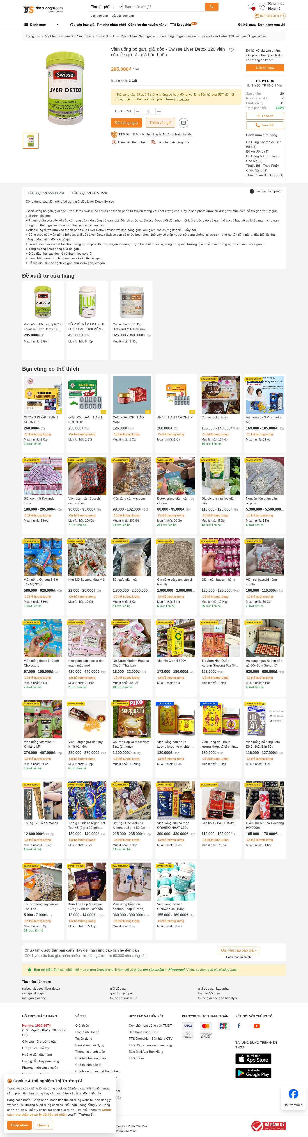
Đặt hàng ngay (126, 123)
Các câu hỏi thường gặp (39, 1041)
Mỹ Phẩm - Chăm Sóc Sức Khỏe (68, 36)
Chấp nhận (19, 1125)
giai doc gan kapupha (213, 988)
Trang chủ (33, 36)
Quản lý (43, 1125)
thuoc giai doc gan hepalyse (218, 998)
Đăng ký (274, 8)
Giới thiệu (82, 1025)
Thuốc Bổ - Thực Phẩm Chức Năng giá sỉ (125, 36)
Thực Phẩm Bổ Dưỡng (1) (264, 175)
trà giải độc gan (123, 15)
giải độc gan (99, 15)
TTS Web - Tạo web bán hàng (150, 1045)
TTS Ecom (136, 1058)
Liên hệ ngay (265, 67)
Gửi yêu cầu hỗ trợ (35, 1048)
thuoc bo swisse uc (123, 998)
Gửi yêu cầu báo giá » (239, 950)
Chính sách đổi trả (35, 1074)
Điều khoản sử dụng (89, 1045)
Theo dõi (268, 116)
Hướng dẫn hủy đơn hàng (40, 1061)
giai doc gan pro (121, 993)
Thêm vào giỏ (160, 123)
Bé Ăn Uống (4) (257, 151)
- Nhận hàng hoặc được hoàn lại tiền (156, 134)
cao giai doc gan (34, 993)
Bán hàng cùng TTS (272, 15)
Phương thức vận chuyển (40, 1067)
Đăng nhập (276, 3)
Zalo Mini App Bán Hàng (146, 1051)
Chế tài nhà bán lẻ (88, 1064)
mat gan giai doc (34, 998)
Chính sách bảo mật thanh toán (97, 1071)
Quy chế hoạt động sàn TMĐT (150, 1025)
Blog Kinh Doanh (87, 1032)
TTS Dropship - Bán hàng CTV (150, 1038)
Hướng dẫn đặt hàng (37, 1054)
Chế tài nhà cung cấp (90, 1058)
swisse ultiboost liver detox (41, 988)
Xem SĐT (267, 125)
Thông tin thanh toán (90, 1051)
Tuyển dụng (83, 1038)
